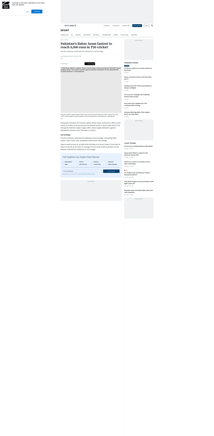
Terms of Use (91, 174)
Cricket (66, 39)
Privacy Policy (82, 174)
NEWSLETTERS (137, 25)
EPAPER (146, 25)
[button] (62, 25)
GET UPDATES (111, 171)
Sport (62, 39)
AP (61, 58)
